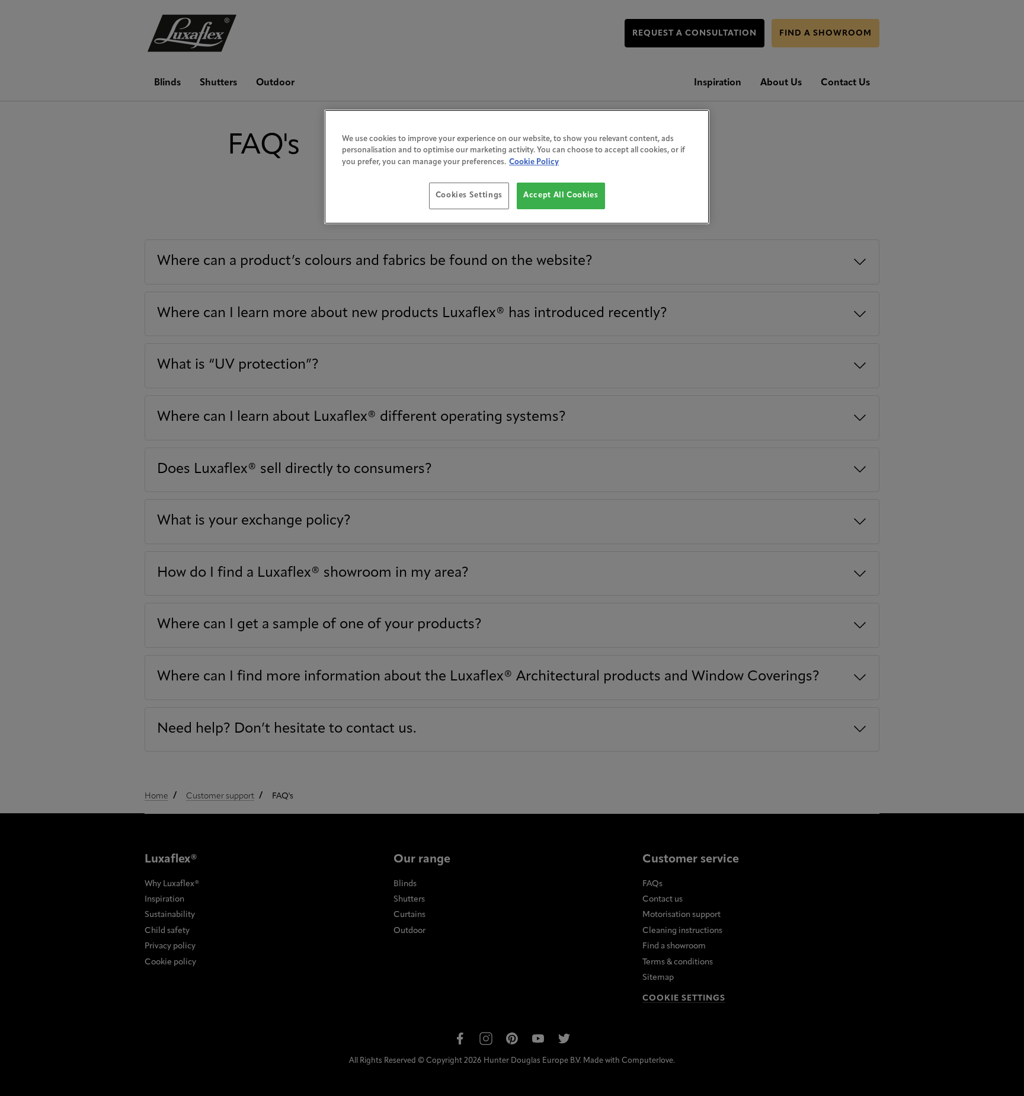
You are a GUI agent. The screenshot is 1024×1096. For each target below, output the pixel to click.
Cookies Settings (469, 195)
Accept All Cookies (561, 195)
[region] (516, 167)
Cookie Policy (534, 162)
